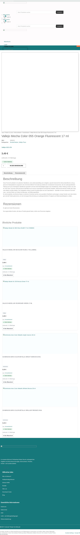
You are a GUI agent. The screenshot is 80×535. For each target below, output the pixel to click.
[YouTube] (8, 468)
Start (3, 132)
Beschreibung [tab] (8, 173)
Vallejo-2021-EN (7, 147)
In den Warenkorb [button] (8, 275)
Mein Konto (6, 14)
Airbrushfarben (17, 132)
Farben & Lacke (8, 46)
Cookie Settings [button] (69, 533)
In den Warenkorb (16, 165)
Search (59, 12)
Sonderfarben (25, 132)
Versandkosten (8, 266)
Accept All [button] (77, 533)
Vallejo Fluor (22, 142)
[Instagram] (5, 468)
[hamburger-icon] (78, 46)
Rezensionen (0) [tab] (20, 173)
